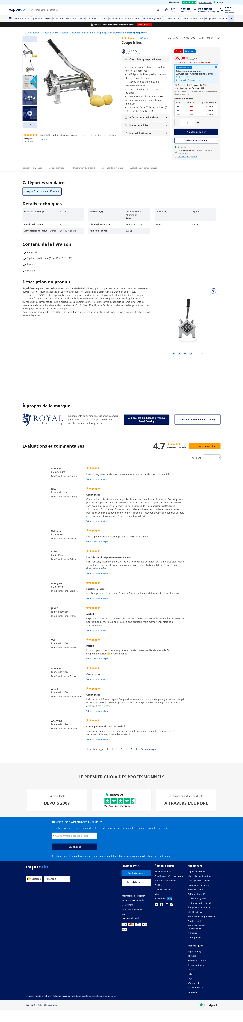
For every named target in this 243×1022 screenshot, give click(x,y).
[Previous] (29, 39)
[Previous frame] (196, 353)
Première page (95, 749)
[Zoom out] (185, 353)
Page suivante (137, 749)
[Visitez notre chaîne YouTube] (156, 905)
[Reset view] (190, 353)
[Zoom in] (179, 353)
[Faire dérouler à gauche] (21, 24)
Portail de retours (136, 882)
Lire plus (44, 139)
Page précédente (108, 749)
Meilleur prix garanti (187, 156)
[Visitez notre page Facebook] (161, 905)
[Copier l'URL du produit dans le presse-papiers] (218, 38)
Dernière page (148, 749)
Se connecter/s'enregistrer (188, 80)
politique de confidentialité (108, 856)
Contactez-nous (136, 873)
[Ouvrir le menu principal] (10, 18)
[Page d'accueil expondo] (26, 32)
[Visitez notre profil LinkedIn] (166, 905)
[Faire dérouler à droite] (221, 24)
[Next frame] (202, 353)
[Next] (29, 125)
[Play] (174, 353)
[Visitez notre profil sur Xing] (171, 905)
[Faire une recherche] (158, 10)
